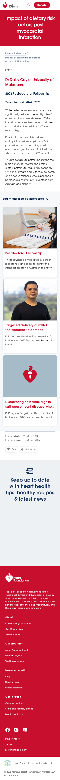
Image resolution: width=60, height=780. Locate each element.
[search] (29, 5)
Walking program (14, 661)
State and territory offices (19, 709)
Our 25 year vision (14, 629)
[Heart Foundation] (30, 578)
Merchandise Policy (15, 750)
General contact (14, 703)
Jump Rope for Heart (16, 650)
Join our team (12, 634)
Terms (8, 744)
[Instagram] (16, 730)
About (9, 617)
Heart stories (12, 682)
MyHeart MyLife (13, 656)
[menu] (55, 5)
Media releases (13, 688)
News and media (15, 670)
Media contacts (14, 714)
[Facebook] (7, 730)
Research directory (15, 53)
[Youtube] (25, 730)
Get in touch (13, 697)
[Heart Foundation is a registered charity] (9, 763)
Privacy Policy (12, 739)
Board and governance (18, 623)
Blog (7, 677)
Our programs (13, 643)
